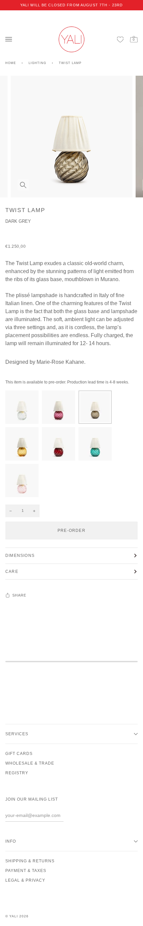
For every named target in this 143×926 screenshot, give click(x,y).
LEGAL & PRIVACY (25, 880)
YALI (13, 916)
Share (19, 595)
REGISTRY (16, 773)
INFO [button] (10, 841)
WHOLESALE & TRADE (29, 763)
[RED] (60, 445)
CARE (11, 571)
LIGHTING (37, 63)
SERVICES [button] (16, 734)
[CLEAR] (23, 408)
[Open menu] (10, 39)
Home (10, 63)
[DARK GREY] (96, 408)
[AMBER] (23, 445)
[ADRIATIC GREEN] (96, 445)
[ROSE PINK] (22, 482)
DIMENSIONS (20, 555)
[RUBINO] (60, 408)
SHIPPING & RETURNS (30, 861)
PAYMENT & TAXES (25, 870)
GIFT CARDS (19, 753)
